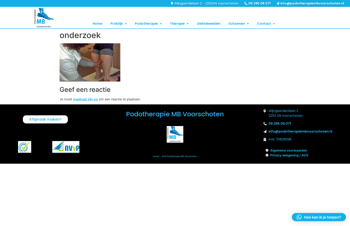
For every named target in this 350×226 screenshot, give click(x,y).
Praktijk (116, 23)
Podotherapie (146, 23)
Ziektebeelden (208, 23)
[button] (319, 217)
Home (97, 23)
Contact (264, 23)
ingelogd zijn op (85, 99)
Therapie (177, 23)
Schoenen (236, 23)
